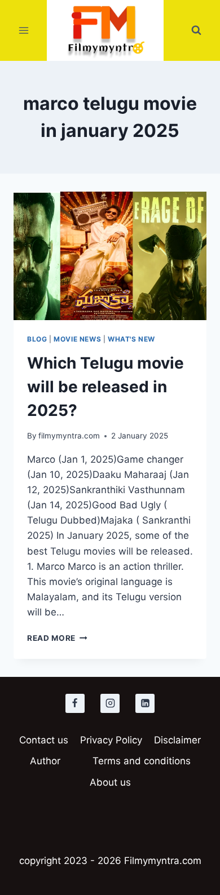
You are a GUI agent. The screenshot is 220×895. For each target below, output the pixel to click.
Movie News (77, 339)
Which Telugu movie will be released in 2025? (105, 386)
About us (110, 782)
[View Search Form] (196, 30)
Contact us (43, 740)
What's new (131, 339)
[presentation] (110, 256)
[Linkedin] (145, 703)
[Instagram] (110, 703)
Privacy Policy (111, 740)
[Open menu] (24, 30)
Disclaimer (177, 740)
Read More (57, 638)
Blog (37, 339)
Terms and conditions (142, 760)
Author (45, 760)
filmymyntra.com (69, 435)
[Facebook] (75, 703)
